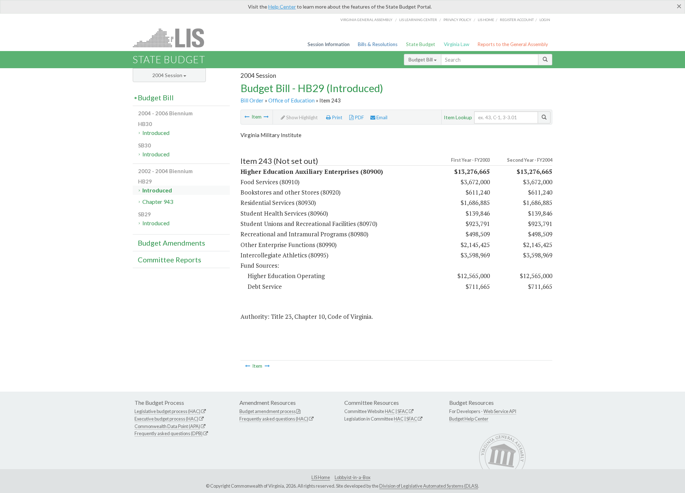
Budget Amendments (171, 242)
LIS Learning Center (418, 19)
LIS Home (320, 477)
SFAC (402, 411)
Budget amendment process (267, 411)
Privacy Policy (457, 19)
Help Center (282, 7)
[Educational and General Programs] (266, 117)
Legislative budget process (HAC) (168, 411)
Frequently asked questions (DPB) (169, 433)
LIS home (486, 19)
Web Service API (499, 411)
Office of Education (291, 100)
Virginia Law (456, 44)
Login (544, 19)
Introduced (155, 132)
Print (336, 117)
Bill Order (252, 100)
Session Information (329, 44)
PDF (359, 117)
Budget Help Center (468, 419)
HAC (390, 411)
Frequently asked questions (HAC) (273, 419)
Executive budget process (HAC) (166, 419)
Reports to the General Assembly (512, 44)
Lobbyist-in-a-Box (352, 477)
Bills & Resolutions (377, 44)
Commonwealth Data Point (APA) (167, 426)
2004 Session (167, 75)
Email (381, 117)
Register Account (517, 19)
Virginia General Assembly (366, 19)
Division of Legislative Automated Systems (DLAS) (428, 486)
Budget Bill (421, 59)
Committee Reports (169, 259)
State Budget (420, 44)
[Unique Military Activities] (246, 117)
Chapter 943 (157, 201)
